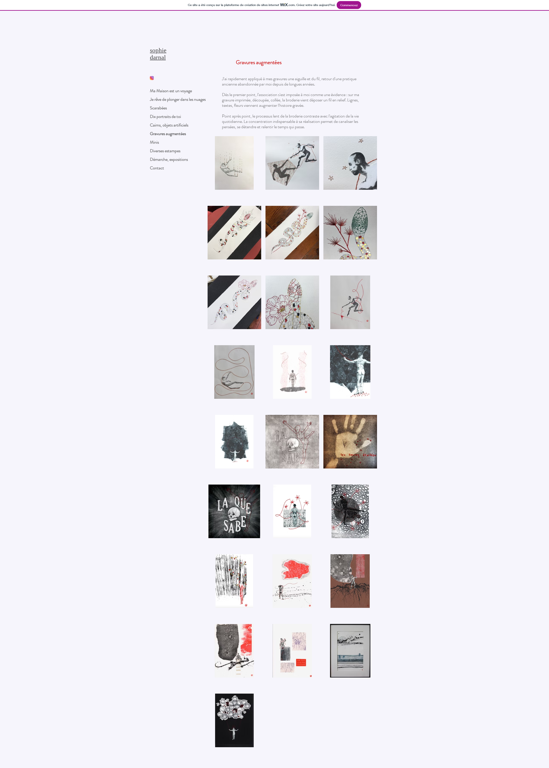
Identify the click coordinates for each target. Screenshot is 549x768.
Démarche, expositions (169, 159)
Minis (154, 142)
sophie (158, 50)
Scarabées (158, 108)
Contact (157, 168)
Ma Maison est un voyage (171, 91)
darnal (158, 57)
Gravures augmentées (168, 134)
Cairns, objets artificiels (169, 125)
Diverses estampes (165, 151)
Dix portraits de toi (165, 116)
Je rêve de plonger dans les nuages (178, 99)
